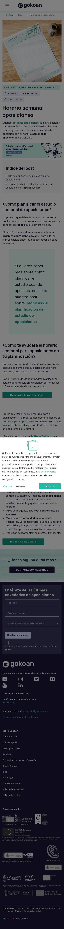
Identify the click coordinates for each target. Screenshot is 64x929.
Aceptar (49, 486)
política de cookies (46, 471)
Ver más (8, 486)
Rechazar (20, 486)
